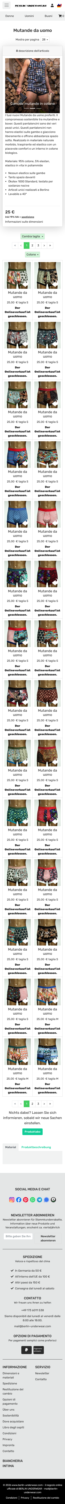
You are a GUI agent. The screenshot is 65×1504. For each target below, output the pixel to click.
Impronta (8, 1445)
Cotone (31, 254)
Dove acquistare (13, 1421)
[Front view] (17, 275)
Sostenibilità (11, 1415)
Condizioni (9, 1433)
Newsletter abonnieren (48, 1238)
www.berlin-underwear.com (27, 1485)
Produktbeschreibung (36, 1147)
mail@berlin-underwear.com (32, 1326)
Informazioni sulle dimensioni (24, 221)
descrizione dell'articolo (33, 50)
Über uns (8, 1409)
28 (43, 39)
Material (10, 1147)
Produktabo (32, 1131)
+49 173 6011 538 (32, 1310)
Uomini (29, 16)
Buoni (48, 16)
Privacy (7, 1439)
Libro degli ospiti (13, 1427)
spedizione (27, 217)
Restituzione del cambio (46, 1497)
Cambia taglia (31, 236)
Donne (9, 16)
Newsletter (42, 1373)
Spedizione (10, 1383)
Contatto (8, 1451)
